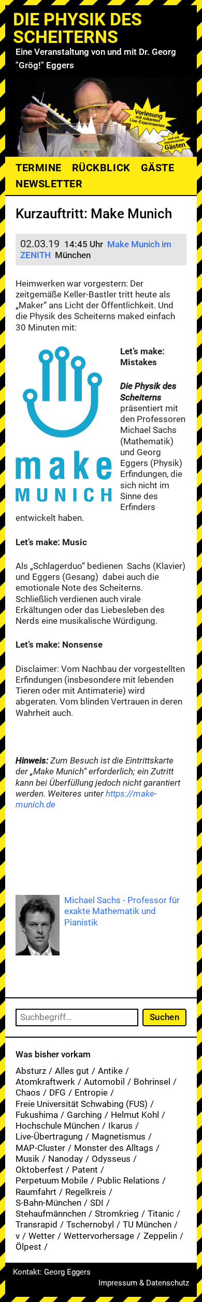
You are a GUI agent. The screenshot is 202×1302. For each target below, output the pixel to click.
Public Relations (128, 1180)
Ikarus (120, 1125)
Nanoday (65, 1159)
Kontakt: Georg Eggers (52, 1272)
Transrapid (36, 1224)
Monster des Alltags (113, 1148)
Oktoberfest (39, 1169)
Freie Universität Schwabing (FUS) (82, 1104)
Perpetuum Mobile (52, 1180)
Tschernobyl (90, 1224)
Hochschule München (57, 1125)
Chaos (28, 1092)
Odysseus (111, 1159)
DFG (57, 1092)
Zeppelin (160, 1236)
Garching (84, 1115)
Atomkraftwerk (45, 1081)
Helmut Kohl (135, 1115)
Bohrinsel (152, 1081)
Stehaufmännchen (51, 1213)
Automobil (104, 1081)
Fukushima (37, 1115)
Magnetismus (119, 1136)
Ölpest (28, 1246)
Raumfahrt (36, 1192)
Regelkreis (85, 1192)
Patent (85, 1169)
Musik (27, 1159)
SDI (97, 1203)
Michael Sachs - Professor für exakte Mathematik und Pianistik (122, 911)
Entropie (91, 1092)
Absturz (31, 1071)
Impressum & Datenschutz (143, 1283)
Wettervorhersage (99, 1236)
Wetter (41, 1236)
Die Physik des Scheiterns (77, 28)
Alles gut (72, 1071)
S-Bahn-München (48, 1203)
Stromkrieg (117, 1213)
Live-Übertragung (49, 1136)
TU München (147, 1224)
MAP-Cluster (40, 1148)
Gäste (158, 167)
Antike (110, 1071)
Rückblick (101, 167)
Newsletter (49, 183)
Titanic (161, 1213)
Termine (39, 167)
